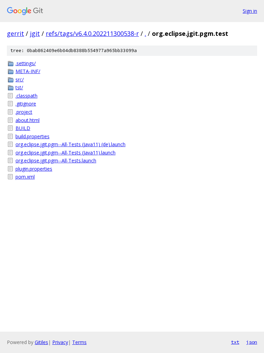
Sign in (250, 11)
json (251, 342)
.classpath (26, 95)
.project (23, 112)
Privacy (60, 342)
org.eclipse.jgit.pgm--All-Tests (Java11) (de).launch (70, 144)
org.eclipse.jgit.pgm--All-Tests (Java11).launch (65, 152)
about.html (27, 120)
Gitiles (41, 342)
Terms (79, 342)
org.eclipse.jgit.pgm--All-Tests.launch (55, 160)
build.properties (32, 136)
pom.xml (25, 176)
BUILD (22, 128)
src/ (19, 79)
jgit (35, 33)
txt (235, 342)
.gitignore (25, 103)
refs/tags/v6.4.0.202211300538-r (92, 33)
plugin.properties (33, 168)
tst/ (19, 87)
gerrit (15, 33)
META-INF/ (27, 71)
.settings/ (25, 63)
